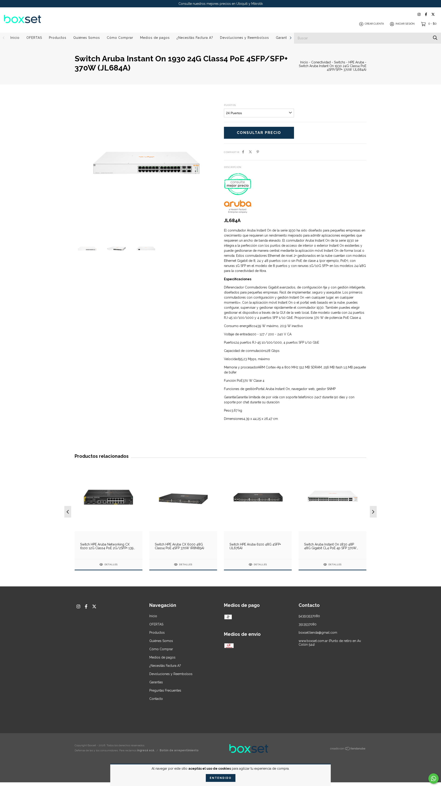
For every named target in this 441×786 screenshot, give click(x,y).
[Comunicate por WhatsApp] (433, 778)
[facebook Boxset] (426, 14)
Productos (57, 38)
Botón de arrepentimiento (179, 750)
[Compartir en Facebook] (243, 152)
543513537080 (309, 616)
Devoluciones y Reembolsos (244, 38)
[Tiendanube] (348, 749)
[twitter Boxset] (433, 14)
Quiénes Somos (86, 38)
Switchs (339, 62)
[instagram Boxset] (419, 14)
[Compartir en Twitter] (250, 152)
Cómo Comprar (120, 38)
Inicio (15, 38)
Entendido (221, 778)
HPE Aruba (356, 62)
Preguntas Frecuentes (165, 690)
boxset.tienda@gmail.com (318, 632)
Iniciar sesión (405, 24)
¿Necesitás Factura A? (195, 38)
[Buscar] (435, 38)
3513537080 (308, 624)
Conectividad (321, 62)
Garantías (283, 38)
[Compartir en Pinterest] (258, 152)
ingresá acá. (146, 750)
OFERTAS (34, 38)
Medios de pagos (155, 38)
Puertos (230, 105)
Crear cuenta (374, 24)
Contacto (156, 699)
